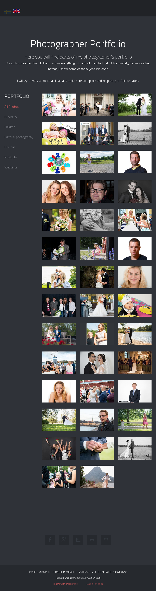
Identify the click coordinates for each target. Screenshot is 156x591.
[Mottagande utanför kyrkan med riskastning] (97, 104)
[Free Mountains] (97, 477)
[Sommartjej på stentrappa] (97, 248)
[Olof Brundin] (59, 248)
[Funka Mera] (59, 162)
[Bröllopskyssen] (134, 104)
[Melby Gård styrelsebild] (97, 133)
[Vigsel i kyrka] (97, 305)
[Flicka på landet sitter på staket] (134, 420)
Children (9, 127)
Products (10, 157)
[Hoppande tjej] (97, 162)
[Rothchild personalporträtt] (134, 391)
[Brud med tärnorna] (59, 448)
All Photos (11, 106)
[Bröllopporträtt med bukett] (59, 220)
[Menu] (150, 6)
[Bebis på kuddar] (134, 305)
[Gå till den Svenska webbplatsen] (7, 11)
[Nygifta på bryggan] (134, 448)
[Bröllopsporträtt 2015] (134, 133)
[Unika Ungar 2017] (59, 133)
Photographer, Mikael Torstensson (24, 8)
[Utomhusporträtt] (97, 419)
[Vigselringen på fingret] (97, 448)
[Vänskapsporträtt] (59, 191)
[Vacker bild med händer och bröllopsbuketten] (97, 220)
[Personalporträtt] (134, 162)
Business (10, 117)
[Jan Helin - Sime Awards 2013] (97, 191)
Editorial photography (18, 137)
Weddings (11, 167)
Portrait (9, 147)
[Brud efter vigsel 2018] (59, 104)
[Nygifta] (59, 420)
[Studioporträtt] (59, 391)
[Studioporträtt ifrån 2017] (134, 277)
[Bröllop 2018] (97, 334)
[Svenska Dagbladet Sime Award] (59, 305)
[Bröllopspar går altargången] (134, 362)
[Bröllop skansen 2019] (59, 334)
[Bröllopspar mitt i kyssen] (97, 277)
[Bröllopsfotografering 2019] (59, 277)
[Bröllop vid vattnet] (134, 334)
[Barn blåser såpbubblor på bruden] (134, 220)
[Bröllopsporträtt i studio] (134, 191)
